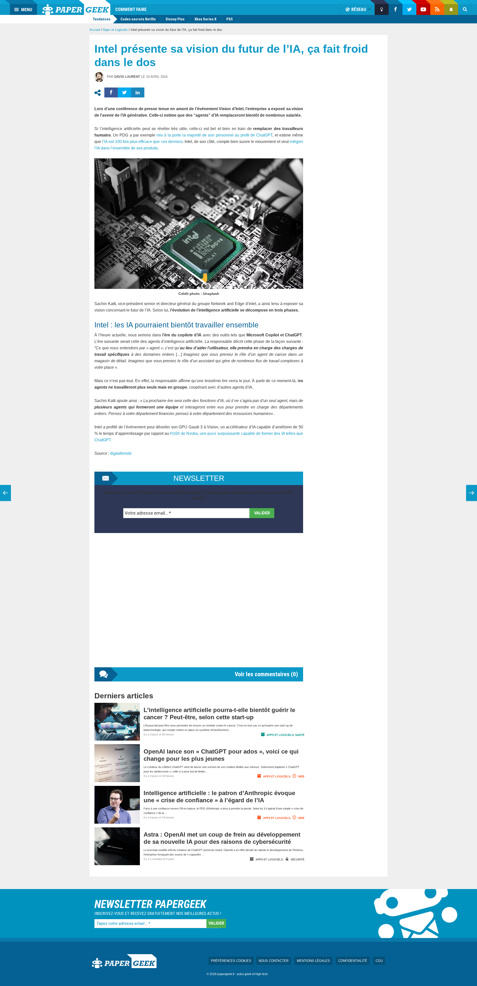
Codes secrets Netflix (138, 19)
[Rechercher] (465, 9)
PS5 (229, 19)
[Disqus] (198, 605)
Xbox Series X (205, 19)
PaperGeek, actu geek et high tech (76, 7)
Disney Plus (175, 19)
